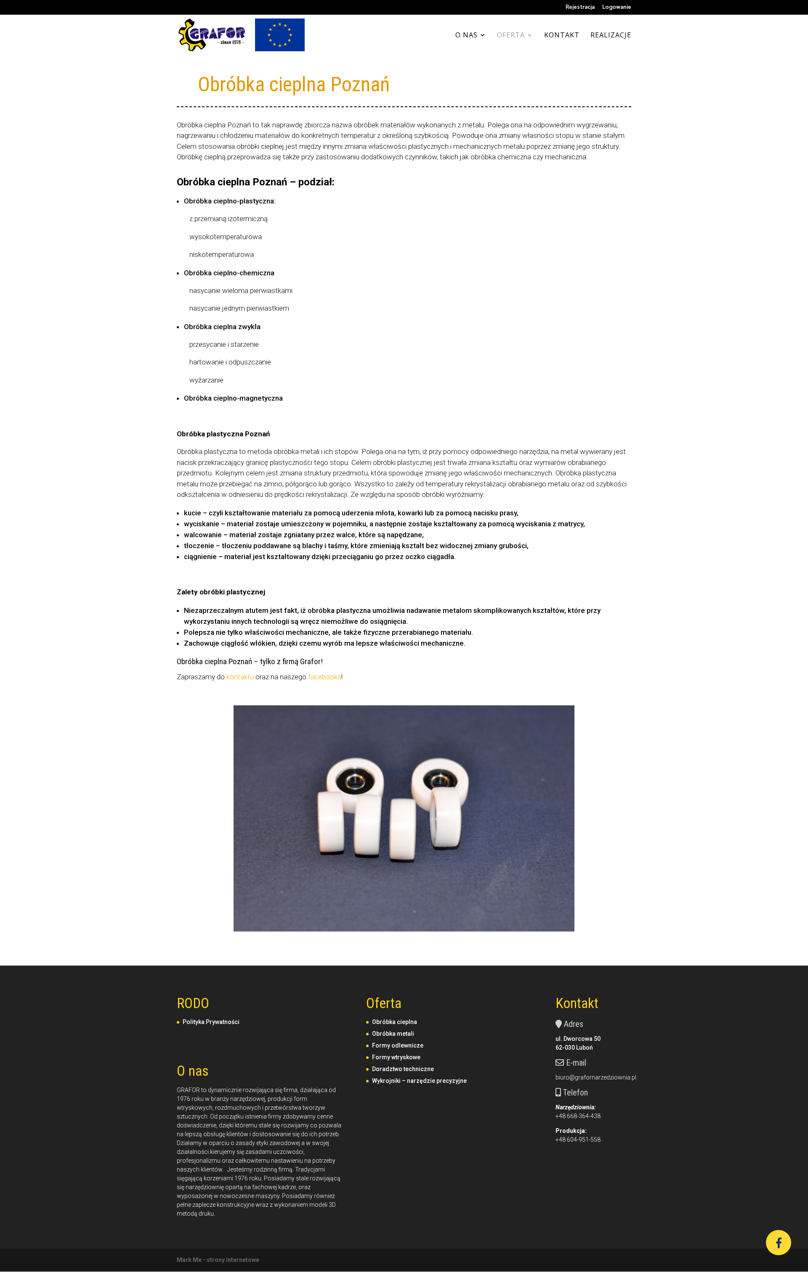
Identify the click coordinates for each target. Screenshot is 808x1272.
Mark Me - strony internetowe (218, 1259)
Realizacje (610, 36)
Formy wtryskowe (396, 1057)
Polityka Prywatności (211, 1022)
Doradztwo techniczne (403, 1069)
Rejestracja (580, 8)
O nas (466, 36)
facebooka (324, 677)
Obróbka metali (393, 1033)
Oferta (511, 36)
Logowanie (616, 8)
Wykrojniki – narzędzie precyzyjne (419, 1080)
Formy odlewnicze (397, 1045)
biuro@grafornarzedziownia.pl (596, 1077)
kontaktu (240, 677)
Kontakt (561, 36)
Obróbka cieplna (394, 1022)
